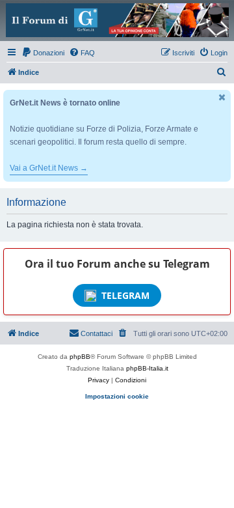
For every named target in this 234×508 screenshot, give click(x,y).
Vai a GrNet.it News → (49, 168)
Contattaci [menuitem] (96, 333)
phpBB (80, 356)
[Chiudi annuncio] (222, 97)
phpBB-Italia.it (147, 368)
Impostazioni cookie (117, 396)
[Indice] (117, 20)
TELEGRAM (125, 295)
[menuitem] (42, 53)
